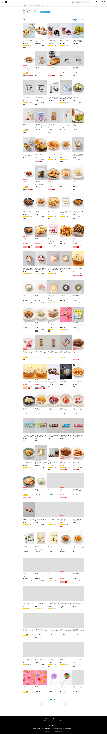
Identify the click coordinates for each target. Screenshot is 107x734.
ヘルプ (73, 728)
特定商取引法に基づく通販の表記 (65, 728)
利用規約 (38, 728)
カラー (62, 11)
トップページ (25, 5)
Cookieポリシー (55, 728)
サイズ (53, 11)
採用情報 (42, 728)
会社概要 (34, 728)
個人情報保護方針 (48, 728)
